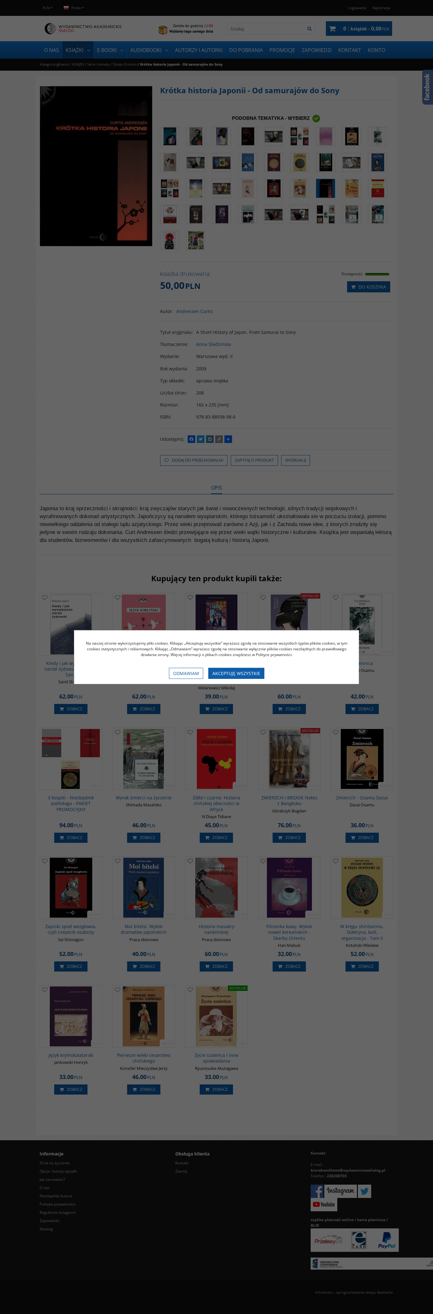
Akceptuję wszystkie (236, 673)
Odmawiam (186, 673)
